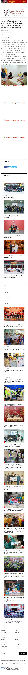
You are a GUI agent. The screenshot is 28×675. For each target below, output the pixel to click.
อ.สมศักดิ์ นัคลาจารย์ (20, 662)
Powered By (12, 668)
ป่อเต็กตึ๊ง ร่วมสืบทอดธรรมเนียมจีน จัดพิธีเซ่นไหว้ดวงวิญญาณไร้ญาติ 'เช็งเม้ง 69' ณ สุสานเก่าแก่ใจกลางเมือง (13, 381)
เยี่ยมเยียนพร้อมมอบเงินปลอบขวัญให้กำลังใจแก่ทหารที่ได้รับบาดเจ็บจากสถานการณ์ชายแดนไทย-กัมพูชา (14, 552)
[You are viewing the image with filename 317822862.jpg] (15, 128)
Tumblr (16, 646)
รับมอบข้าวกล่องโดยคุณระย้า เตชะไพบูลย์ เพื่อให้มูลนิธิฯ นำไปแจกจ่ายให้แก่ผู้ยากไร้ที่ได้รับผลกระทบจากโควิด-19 (14, 425)
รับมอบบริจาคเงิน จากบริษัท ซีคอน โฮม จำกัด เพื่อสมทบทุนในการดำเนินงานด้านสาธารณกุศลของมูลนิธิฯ (13, 488)
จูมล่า (2, 663)
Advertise (3, 639)
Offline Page (17, 637)
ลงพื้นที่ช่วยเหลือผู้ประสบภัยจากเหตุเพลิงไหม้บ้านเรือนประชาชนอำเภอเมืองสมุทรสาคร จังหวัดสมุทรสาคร (13, 511)
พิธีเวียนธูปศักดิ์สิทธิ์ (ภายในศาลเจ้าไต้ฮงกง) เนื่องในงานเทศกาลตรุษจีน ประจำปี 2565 (13, 325)
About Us (3, 630)
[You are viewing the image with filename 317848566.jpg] (15, 145)
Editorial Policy (4, 632)
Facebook (17, 644)
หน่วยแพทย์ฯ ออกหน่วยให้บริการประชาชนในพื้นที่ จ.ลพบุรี (13, 371)
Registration (18, 632)
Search (16, 634)
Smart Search (18, 636)
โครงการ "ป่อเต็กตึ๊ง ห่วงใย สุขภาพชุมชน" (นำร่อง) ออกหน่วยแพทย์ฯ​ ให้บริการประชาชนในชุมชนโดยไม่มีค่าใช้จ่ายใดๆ (13, 24)
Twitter (17, 642)
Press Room (3, 637)
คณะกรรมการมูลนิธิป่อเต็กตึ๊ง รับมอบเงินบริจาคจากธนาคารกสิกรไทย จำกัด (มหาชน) (14, 445)
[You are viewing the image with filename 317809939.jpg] (15, 110)
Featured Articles (5, 642)
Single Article (4, 644)
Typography (4, 648)
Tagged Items (4, 646)
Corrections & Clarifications (4, 635)
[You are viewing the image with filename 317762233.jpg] (15, 93)
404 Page (17, 639)
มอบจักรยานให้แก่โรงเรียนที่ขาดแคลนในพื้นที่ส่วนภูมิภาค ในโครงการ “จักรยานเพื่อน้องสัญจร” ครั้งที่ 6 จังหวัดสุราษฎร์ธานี (14, 621)
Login (16, 630)
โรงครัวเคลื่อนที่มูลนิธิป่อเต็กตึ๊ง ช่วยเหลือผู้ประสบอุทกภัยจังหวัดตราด (13, 405)
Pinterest (17, 648)
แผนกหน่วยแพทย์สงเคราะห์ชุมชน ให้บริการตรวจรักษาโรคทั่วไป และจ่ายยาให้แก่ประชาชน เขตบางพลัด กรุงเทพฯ (14, 349)
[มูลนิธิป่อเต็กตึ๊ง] (14, 12)
